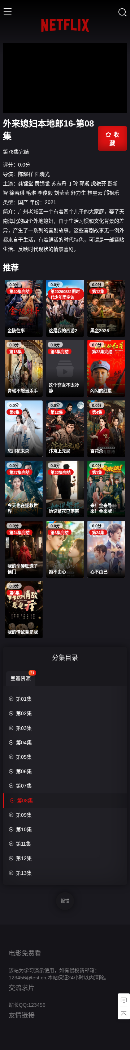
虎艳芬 (98, 183)
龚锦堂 (25, 183)
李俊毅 (45, 193)
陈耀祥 (25, 174)
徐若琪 (17, 193)
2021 (50, 202)
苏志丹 (58, 183)
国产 (23, 202)
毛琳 (31, 193)
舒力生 (78, 193)
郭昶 (84, 183)
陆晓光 (42, 174)
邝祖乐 (111, 193)
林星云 (95, 193)
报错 (65, 901)
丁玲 (73, 183)
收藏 (112, 138)
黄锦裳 (42, 183)
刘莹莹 (61, 193)
